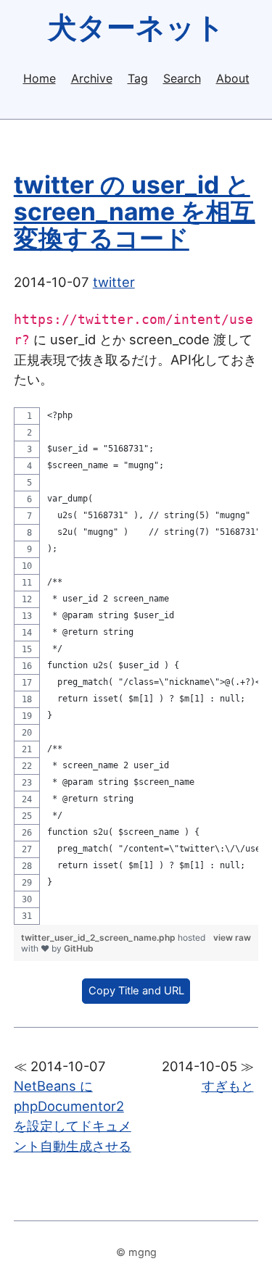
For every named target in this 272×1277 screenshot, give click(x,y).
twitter (114, 282)
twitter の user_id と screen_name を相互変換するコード (134, 211)
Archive (91, 78)
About (233, 78)
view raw (232, 937)
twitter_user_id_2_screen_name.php (99, 937)
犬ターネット (136, 27)
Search (182, 78)
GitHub (79, 948)
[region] (136, 666)
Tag (138, 78)
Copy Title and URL (136, 990)
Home (39, 78)
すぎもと (228, 1086)
